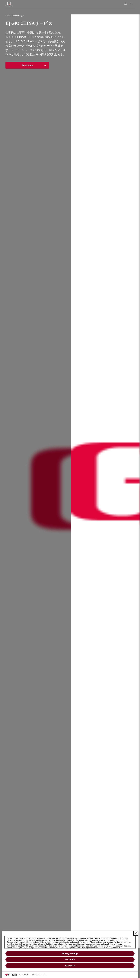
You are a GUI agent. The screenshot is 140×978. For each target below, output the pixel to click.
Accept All (70, 965)
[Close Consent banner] (135, 933)
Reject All (70, 959)
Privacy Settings (70, 953)
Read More (27, 49)
